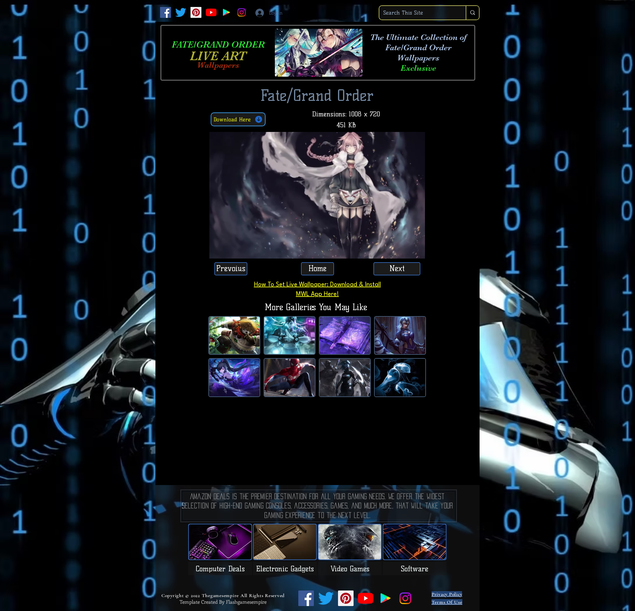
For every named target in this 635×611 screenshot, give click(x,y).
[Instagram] (241, 12)
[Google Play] (226, 12)
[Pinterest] (195, 12)
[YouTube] (211, 12)
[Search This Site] (472, 13)
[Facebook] (165, 12)
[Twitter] (180, 12)
